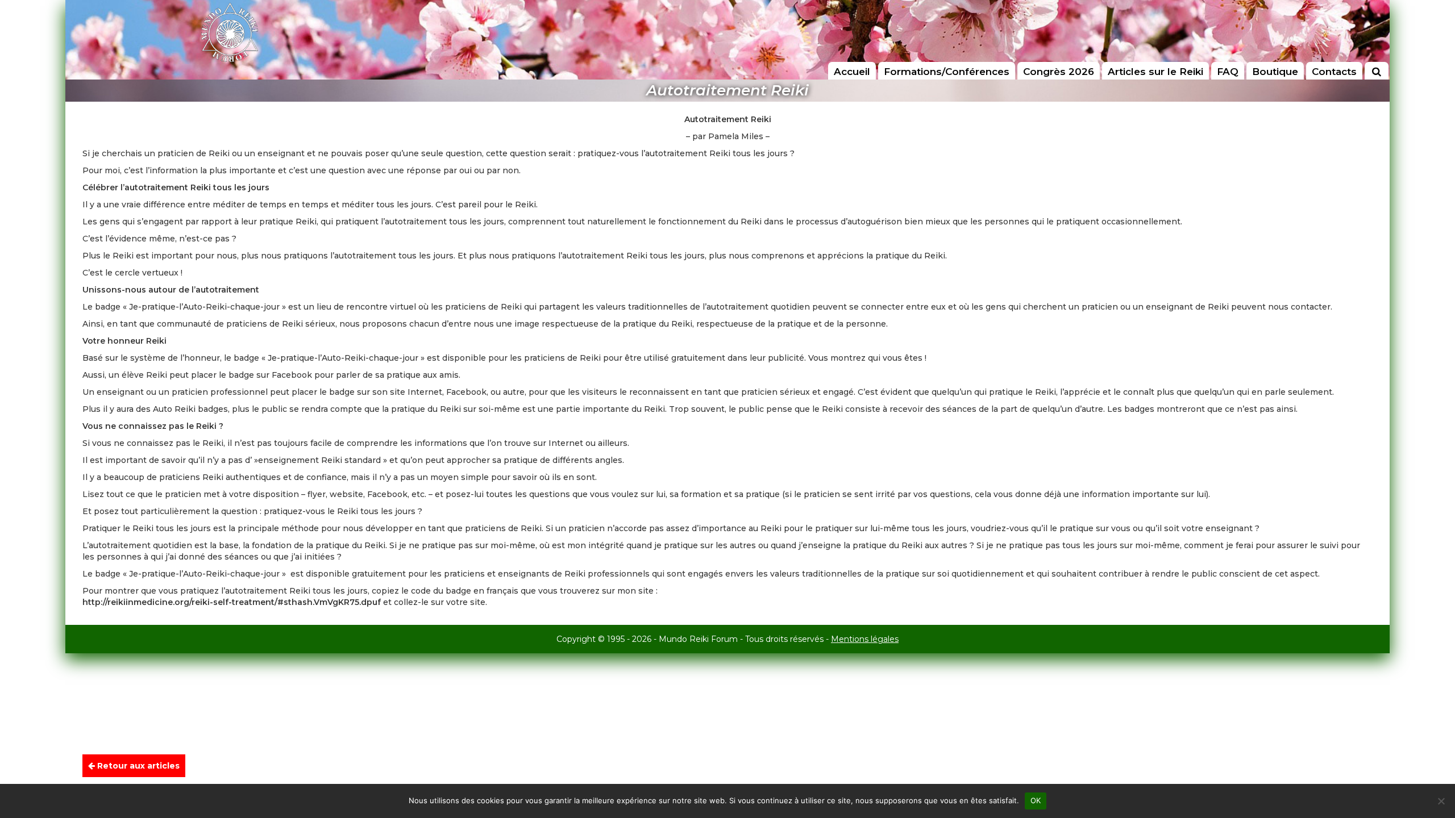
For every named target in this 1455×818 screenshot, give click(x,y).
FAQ (1227, 71)
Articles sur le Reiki (1155, 71)
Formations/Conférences (946, 71)
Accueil (852, 71)
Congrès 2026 (1058, 71)
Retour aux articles (137, 766)
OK (1035, 800)
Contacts (1334, 71)
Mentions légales (865, 639)
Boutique (1275, 71)
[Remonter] (1434, 768)
